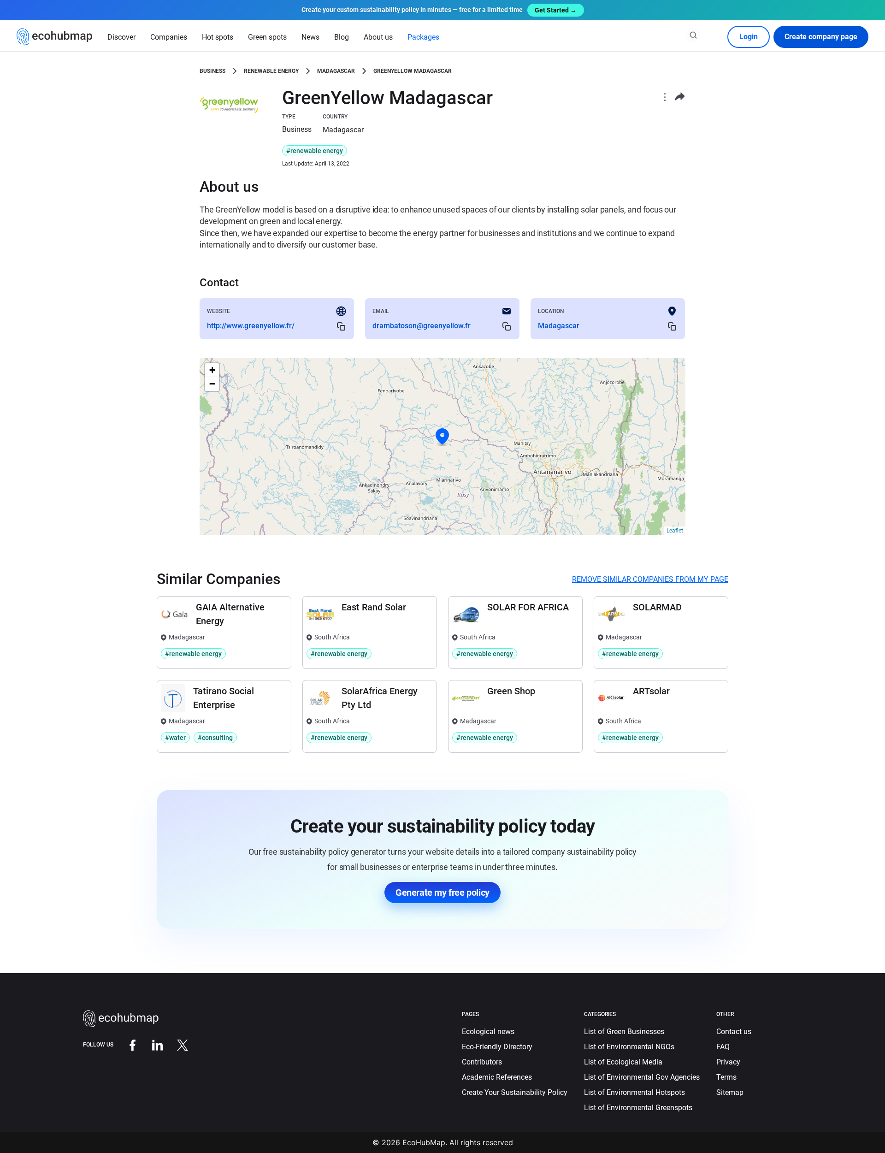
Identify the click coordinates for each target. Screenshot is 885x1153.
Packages (423, 37)
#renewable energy (314, 150)
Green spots (267, 37)
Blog (341, 37)
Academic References (497, 1077)
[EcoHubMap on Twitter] (175, 1044)
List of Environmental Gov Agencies (642, 1077)
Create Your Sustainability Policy (514, 1092)
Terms (726, 1077)
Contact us (733, 1031)
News (310, 37)
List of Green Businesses (624, 1031)
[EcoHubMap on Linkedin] (150, 1044)
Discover (121, 37)
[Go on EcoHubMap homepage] (55, 37)
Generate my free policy (442, 892)
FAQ (723, 1046)
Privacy (728, 1062)
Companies (168, 37)
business (212, 71)
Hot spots (217, 37)
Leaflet (675, 530)
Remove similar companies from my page (650, 579)
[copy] (341, 326)
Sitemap (729, 1092)
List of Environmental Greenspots (638, 1107)
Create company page (821, 36)
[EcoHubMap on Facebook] (125, 1044)
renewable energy (271, 71)
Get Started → (556, 10)
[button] (442, 436)
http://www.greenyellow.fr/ (251, 325)
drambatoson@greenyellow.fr (421, 325)
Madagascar (336, 71)
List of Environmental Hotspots (634, 1092)
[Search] (693, 35)
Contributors (482, 1062)
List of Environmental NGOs (629, 1046)
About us (378, 37)
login (748, 36)
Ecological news (488, 1031)
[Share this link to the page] (679, 96)
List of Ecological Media (623, 1062)
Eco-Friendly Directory (497, 1046)
